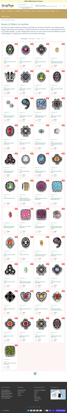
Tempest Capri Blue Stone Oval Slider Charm (40, 172)
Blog (35, 395)
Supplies (39, 11)
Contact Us (36, 400)
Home (2, 19)
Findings (10, 11)
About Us (36, 391)
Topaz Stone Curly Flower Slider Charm (40, 336)
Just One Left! (21, 391)
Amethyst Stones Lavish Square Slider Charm (40, 227)
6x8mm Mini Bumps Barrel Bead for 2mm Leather (9, 116)
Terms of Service (37, 398)
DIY (57, 11)
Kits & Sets (46, 11)
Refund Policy (37, 397)
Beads (3, 11)
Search (19, 393)
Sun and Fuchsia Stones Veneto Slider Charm (9, 172)
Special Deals (5, 16)
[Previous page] (25, 373)
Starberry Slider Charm (24, 254)
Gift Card (20, 395)
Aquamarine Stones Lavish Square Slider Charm (56, 199)
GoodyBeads (6, 410)
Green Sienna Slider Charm (9, 198)
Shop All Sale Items (22, 390)
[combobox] (25, 4)
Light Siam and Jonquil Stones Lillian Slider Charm (56, 309)
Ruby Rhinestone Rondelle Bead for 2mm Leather (9, 227)
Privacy (35, 393)
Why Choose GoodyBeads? (40, 390)
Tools (33, 11)
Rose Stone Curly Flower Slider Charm (40, 282)
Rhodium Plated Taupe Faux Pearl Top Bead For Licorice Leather (56, 144)
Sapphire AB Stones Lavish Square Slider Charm (40, 116)
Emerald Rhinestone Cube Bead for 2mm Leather (40, 144)
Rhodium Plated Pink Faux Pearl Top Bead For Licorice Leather (56, 227)
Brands (53, 11)
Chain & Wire (26, 11)
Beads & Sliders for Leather (10, 19)
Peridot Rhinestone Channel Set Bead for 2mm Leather (25, 282)
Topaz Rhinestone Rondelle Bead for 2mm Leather (40, 255)
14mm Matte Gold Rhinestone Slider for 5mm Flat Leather (57, 62)
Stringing (18, 11)
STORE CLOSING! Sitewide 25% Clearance (33, 1)
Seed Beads (28, 7)
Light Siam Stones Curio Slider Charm (24, 336)
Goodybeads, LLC (7, 58)
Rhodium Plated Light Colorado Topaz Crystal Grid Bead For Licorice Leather (25, 199)
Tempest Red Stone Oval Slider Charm (9, 144)
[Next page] (41, 373)
